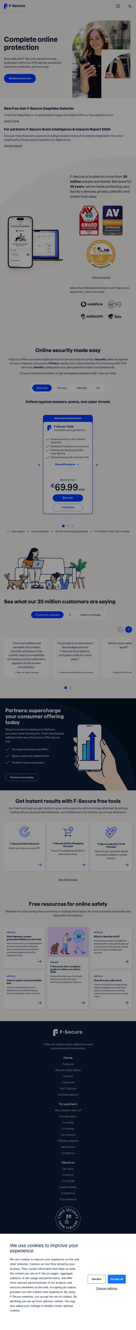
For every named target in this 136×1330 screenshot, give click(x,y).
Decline (96, 1279)
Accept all (116, 1279)
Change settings (106, 1288)
